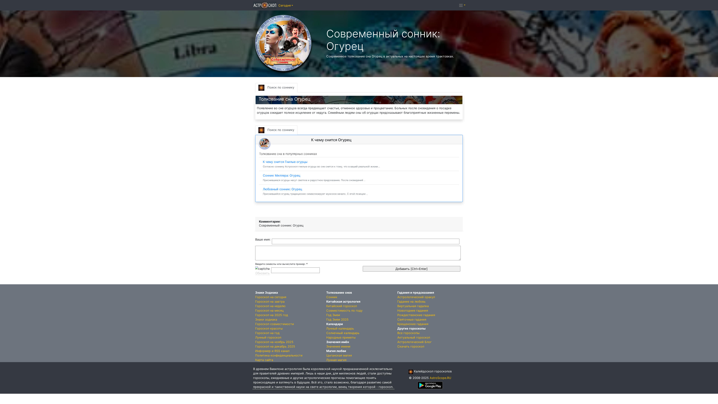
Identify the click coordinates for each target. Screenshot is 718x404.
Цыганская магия (339, 355)
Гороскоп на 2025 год (271, 315)
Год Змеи (333, 315)
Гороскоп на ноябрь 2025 (274, 342)
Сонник (331, 297)
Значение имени (338, 346)
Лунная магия (336, 360)
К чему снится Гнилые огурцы (321, 164)
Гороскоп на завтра (270, 301)
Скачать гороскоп (410, 346)
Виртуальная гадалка (413, 306)
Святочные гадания (411, 319)
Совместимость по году (344, 310)
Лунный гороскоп (268, 337)
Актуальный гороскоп (413, 337)
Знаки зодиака (266, 319)
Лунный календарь (340, 328)
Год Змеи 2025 (337, 319)
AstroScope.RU (440, 378)
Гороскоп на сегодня (270, 297)
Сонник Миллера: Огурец (314, 178)
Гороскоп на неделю (270, 306)
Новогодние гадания (412, 310)
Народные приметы (341, 337)
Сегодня (284, 5)
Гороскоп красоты (269, 328)
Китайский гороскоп (341, 306)
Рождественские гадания (416, 315)
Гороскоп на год (267, 333)
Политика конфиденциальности (279, 355)
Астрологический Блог (414, 342)
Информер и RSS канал (272, 351)
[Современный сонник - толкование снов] (283, 43)
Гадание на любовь (411, 301)
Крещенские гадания (412, 324)
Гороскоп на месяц (269, 310)
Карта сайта (264, 360)
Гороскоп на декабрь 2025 (275, 346)
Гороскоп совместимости (274, 324)
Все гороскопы (408, 333)
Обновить (262, 273)
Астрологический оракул (416, 297)
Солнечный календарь (342, 333)
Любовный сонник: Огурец (315, 191)
